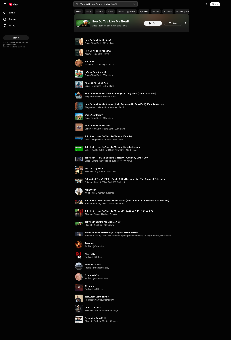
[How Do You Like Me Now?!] (83, 23)
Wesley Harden (101, 214)
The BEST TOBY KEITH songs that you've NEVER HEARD (112, 232)
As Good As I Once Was (96, 83)
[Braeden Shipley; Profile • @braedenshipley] (132, 266)
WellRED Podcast (116, 182)
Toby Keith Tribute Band (102, 129)
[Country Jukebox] (132, 309)
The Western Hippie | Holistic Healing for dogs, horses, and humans (139, 235)
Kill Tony (98, 257)
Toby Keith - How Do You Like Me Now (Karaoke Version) (112, 147)
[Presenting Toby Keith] (132, 319)
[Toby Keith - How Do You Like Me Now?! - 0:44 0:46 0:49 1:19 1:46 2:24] (132, 212)
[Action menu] (185, 23)
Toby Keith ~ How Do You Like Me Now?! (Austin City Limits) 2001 (117, 158)
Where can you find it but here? (106, 161)
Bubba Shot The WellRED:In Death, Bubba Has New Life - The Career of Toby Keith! (125, 179)
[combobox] (108, 4)
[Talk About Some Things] (132, 298)
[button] (83, 23)
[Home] (14, 4)
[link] (16, 13)
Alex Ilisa (98, 225)
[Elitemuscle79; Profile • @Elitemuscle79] (132, 277)
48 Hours (98, 289)
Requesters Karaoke (101, 139)
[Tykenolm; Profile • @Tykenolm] (132, 244)
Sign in (215, 4)
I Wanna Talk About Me (96, 72)
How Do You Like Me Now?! (110, 21)
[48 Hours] (132, 287)
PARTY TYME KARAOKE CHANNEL (108, 150)
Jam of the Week (116, 203)
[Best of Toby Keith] (132, 170)
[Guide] (4, 4)
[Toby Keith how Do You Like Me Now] (132, 223)
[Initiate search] (77, 4)
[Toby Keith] (132, 63)
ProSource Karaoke (101, 96)
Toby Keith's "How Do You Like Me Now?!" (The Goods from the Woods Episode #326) (127, 200)
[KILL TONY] (132, 255)
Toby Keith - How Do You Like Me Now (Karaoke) (108, 136)
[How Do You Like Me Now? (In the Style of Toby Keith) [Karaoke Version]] (132, 95)
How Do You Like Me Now (97, 125)
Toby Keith (104, 25)
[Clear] (134, 4)
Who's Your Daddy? (94, 115)
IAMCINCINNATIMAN (104, 300)
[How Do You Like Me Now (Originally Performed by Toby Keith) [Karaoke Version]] (132, 106)
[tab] (78, 11)
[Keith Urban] (132, 191)
